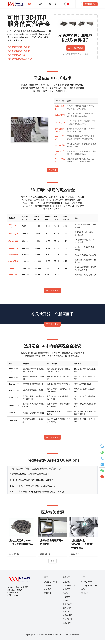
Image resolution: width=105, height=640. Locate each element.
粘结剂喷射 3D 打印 (20, 50)
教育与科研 (67, 615)
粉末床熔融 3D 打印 (20, 46)
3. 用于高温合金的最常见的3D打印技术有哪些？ (31, 480)
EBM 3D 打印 (60, 122)
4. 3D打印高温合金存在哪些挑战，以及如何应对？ (32, 485)
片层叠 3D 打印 (18, 54)
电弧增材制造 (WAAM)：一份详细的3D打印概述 (82, 544)
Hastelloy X (13, 233)
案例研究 (84, 593)
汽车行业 (66, 593)
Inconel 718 (13, 261)
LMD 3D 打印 (60, 145)
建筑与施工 (67, 604)
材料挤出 (47, 593)
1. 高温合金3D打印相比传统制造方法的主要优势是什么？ (36, 468)
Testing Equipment (89, 585)
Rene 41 (11, 268)
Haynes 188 (13, 241)
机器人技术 (67, 622)
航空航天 (66, 589)
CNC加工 (48, 589)
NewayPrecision (88, 582)
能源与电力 (67, 607)
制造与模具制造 (69, 585)
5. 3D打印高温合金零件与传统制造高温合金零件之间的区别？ (38, 491)
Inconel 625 (13, 254)
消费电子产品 (68, 600)
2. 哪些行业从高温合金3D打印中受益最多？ (29, 474)
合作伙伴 (84, 589)
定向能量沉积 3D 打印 (22, 58)
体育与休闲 (67, 619)
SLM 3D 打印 (60, 115)
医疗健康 (66, 596)
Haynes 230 (13, 248)
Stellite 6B (12, 274)
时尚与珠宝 (67, 611)
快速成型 (66, 582)
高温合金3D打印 (50, 582)
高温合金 (47, 585)
